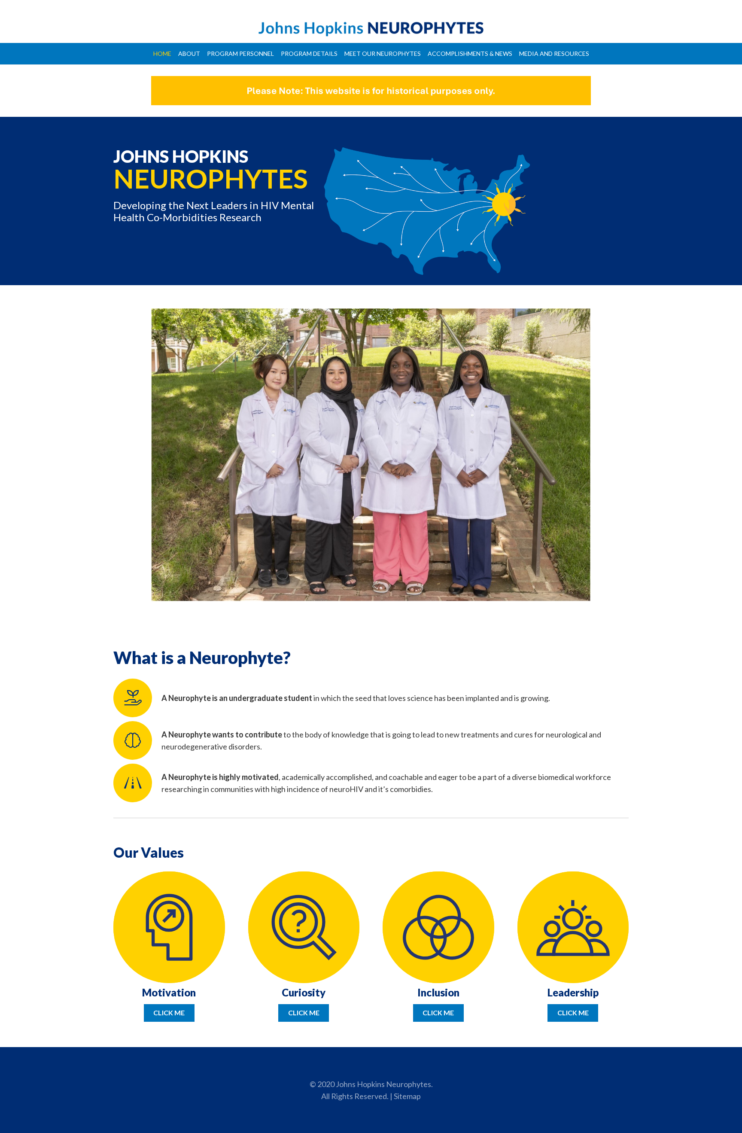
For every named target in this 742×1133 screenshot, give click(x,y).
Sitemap (407, 1096)
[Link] (370, 28)
